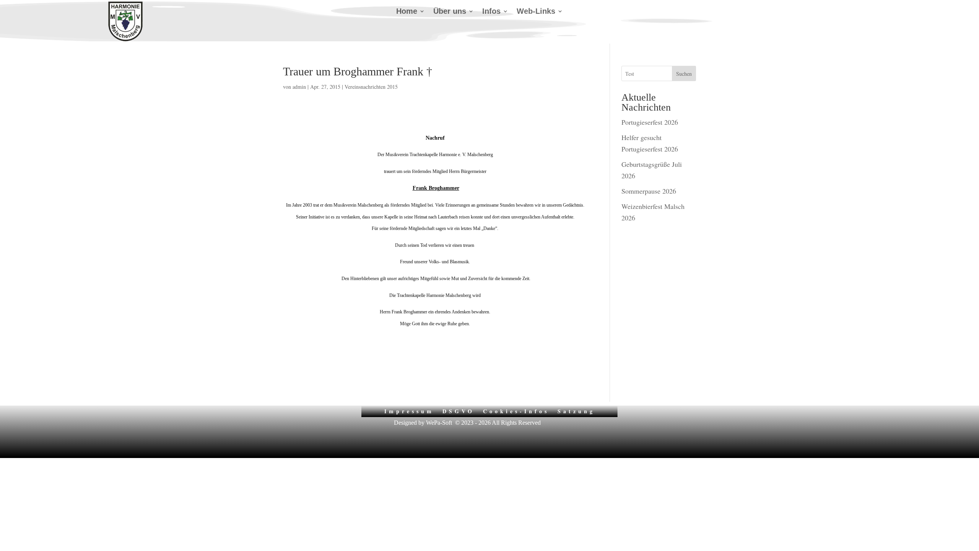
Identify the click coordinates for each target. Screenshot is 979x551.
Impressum (409, 410)
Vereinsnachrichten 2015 (371, 86)
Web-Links (536, 11)
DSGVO (458, 410)
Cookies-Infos (516, 410)
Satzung (576, 410)
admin (299, 86)
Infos (491, 11)
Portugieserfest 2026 (649, 122)
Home (406, 11)
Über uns (449, 11)
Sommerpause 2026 (648, 191)
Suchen (684, 73)
